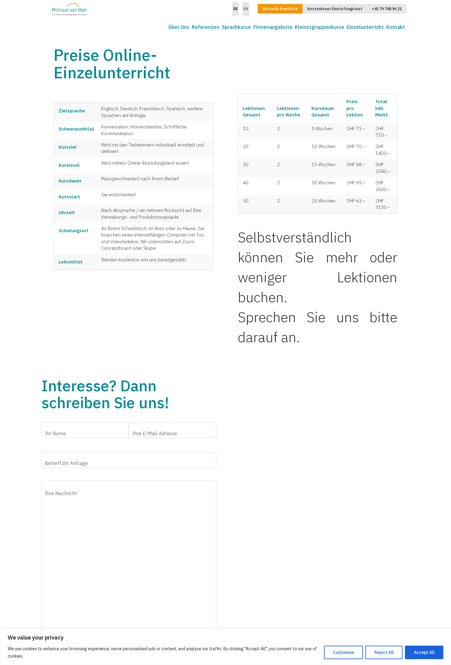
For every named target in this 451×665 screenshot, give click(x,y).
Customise (343, 652)
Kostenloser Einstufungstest (334, 8)
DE (235, 8)
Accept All (424, 652)
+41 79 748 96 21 (387, 8)
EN (245, 8)
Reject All (384, 652)
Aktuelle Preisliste (280, 8)
